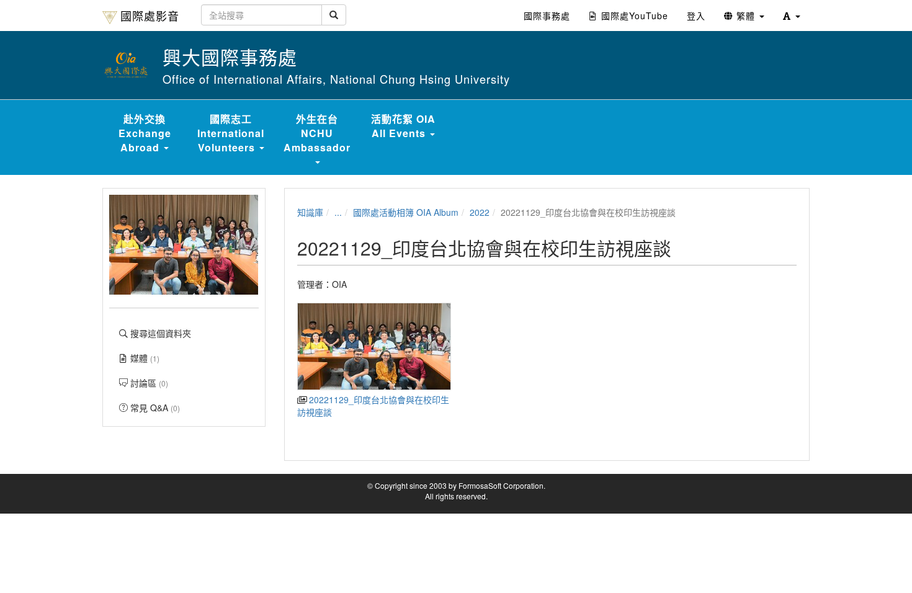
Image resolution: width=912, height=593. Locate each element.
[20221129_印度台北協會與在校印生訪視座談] (374, 346)
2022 (480, 212)
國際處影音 (149, 15)
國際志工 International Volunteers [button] (230, 133)
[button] (792, 15)
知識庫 (310, 212)
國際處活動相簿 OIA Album (405, 212)
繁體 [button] (745, 15)
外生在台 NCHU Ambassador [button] (317, 133)
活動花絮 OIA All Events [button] (403, 126)
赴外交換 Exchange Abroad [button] (144, 133)
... (338, 212)
